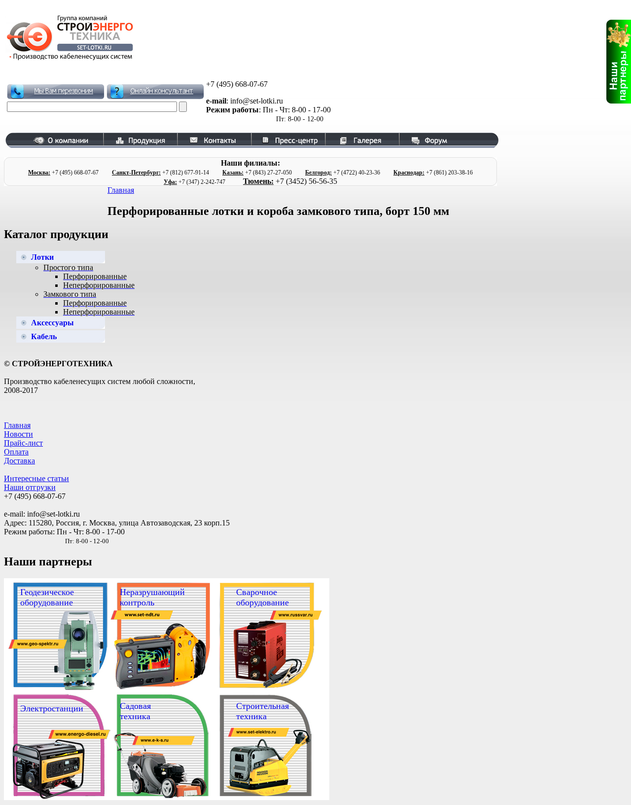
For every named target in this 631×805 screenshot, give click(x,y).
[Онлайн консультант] (155, 92)
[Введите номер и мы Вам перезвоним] (56, 92)
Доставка (19, 460)
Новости (18, 434)
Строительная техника (262, 711)
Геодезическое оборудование (47, 597)
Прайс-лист (23, 443)
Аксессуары (52, 322)
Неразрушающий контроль (152, 597)
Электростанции (51, 708)
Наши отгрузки (30, 487)
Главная (120, 190)
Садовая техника (135, 711)
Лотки (42, 257)
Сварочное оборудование (262, 597)
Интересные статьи (36, 478)
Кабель (44, 336)
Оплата (16, 452)
